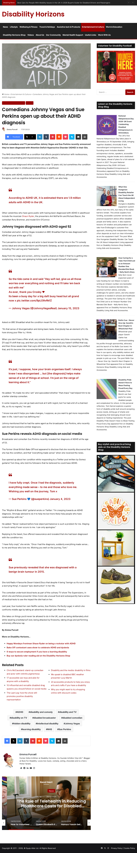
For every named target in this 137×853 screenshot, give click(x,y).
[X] (13, 741)
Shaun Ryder (28, 216)
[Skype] (72, 137)
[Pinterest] (52, 137)
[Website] (21, 768)
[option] (51, 803)
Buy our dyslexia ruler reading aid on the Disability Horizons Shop (38, 655)
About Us (40, 35)
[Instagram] (34, 768)
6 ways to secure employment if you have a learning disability (37, 651)
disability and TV (68, 712)
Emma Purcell (12, 129)
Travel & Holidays (47, 27)
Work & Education (114, 27)
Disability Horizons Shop (14, 35)
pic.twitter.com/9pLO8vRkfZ (34, 300)
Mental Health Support (73, 35)
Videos (30, 35)
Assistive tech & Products (68, 27)
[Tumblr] (46, 137)
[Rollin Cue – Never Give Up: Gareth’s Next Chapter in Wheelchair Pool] (107, 339)
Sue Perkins (65, 729)
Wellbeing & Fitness (28, 27)
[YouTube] (30, 768)
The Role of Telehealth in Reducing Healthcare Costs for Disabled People (51, 806)
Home (6, 94)
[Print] (84, 137)
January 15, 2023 (68, 308)
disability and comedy (41, 712)
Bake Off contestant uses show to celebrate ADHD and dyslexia (38, 647)
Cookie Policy (129, 848)
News (5, 27)
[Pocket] (65, 137)
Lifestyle (14, 27)
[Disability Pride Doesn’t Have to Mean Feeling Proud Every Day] (107, 398)
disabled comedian (72, 717)
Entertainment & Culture (93, 27)
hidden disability (21, 723)
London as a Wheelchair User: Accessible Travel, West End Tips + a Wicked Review (52, 3)
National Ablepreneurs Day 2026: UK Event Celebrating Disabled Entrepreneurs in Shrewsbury (126, 124)
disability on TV (19, 717)
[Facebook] (7, 741)
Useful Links (90, 35)
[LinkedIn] (39, 137)
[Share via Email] (78, 137)
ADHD (20, 712)
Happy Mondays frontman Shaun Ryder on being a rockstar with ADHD (41, 643)
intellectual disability (47, 723)
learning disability (31, 729)
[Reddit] (59, 137)
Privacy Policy (116, 848)
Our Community (53, 35)
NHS (49, 729)
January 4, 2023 (60, 499)
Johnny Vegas (72, 723)
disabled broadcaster (45, 717)
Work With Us (104, 35)
